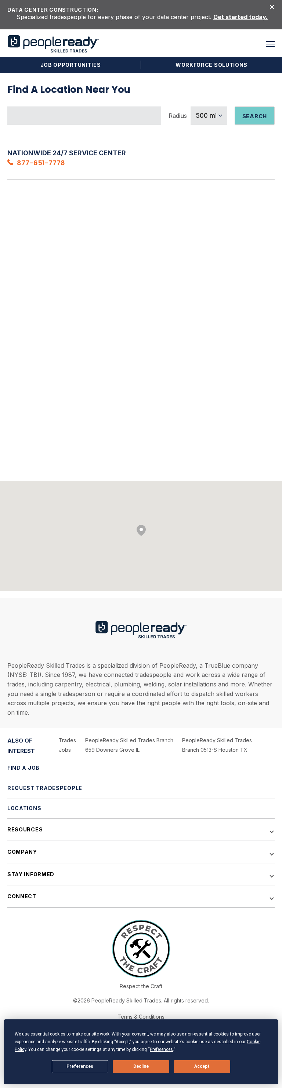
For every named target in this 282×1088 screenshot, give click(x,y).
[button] (270, 44)
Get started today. (240, 17)
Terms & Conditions (141, 1016)
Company (22, 852)
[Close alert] (272, 6)
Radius (178, 115)
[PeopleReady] (53, 43)
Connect (21, 896)
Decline (141, 1066)
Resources (25, 829)
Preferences (79, 1066)
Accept (202, 1066)
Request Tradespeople (44, 788)
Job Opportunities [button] (70, 65)
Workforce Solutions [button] (211, 65)
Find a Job (23, 768)
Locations (24, 808)
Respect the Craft (141, 986)
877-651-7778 (41, 162)
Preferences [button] (161, 1049)
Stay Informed (30, 874)
